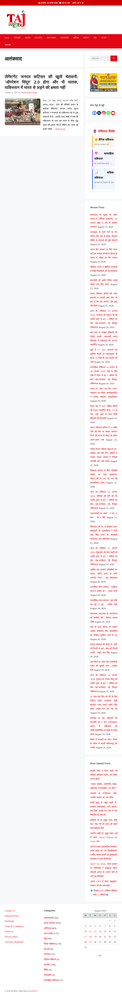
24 (85, 942)
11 (90, 931)
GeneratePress (32, 991)
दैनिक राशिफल (50, 944)
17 (85, 936)
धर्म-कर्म (103, 38)
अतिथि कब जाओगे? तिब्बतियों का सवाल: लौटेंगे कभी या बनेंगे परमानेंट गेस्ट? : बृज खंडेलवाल (103, 573)
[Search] (113, 58)
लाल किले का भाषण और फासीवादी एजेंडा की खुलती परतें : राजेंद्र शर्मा (103, 666)
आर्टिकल (76, 38)
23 (115, 936)
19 (95, 936)
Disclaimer (9, 921)
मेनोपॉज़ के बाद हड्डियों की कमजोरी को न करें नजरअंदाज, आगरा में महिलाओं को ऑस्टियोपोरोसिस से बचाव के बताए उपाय (103, 726)
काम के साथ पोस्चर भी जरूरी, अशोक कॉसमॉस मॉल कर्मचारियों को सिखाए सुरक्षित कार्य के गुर (103, 631)
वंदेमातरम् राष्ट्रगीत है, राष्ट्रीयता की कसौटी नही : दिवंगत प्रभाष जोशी (103, 617)
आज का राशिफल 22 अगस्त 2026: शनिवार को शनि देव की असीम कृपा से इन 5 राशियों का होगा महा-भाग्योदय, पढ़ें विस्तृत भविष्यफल (103, 500)
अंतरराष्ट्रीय (65, 38)
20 (100, 936)
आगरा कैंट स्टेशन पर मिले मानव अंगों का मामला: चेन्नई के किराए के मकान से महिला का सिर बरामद (103, 253)
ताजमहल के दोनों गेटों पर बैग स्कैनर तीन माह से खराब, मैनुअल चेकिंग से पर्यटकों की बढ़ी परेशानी (103, 236)
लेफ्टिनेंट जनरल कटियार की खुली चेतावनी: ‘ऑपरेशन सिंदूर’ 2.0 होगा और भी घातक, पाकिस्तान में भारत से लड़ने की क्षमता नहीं (41, 82)
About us (9, 931)
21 (105, 936)
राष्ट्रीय (27, 38)
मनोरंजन (86, 38)
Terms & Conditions (14, 926)
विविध (46, 969)
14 (105, 931)
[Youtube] (113, 113)
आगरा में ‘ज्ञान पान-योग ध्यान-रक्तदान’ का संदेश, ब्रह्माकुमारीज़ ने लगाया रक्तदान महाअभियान (103, 392)
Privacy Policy (11, 936)
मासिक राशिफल (50, 959)
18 (90, 936)
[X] (99, 113)
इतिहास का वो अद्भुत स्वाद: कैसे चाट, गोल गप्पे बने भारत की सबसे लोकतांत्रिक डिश (103, 824)
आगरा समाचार (51, 38)
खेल (95, 38)
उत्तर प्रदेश (38, 38)
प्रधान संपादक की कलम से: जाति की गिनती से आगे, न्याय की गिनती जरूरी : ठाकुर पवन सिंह (103, 648)
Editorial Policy (12, 916)
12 (95, 931)
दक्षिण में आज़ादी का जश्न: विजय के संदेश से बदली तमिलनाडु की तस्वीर (103, 743)
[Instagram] (104, 113)
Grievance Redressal (14, 942)
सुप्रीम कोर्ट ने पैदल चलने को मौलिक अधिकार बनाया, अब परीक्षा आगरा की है (103, 775)
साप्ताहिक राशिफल (51, 980)
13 (100, 931)
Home (7, 38)
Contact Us (10, 910)
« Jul (99, 955)
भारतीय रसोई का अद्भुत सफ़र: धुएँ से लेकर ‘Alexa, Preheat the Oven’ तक (103, 837)
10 (85, 931)
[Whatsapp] (108, 113)
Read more (60, 129)
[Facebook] (94, 113)
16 (115, 931)
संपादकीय (8, 45)
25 (90, 942)
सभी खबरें (17, 38)
